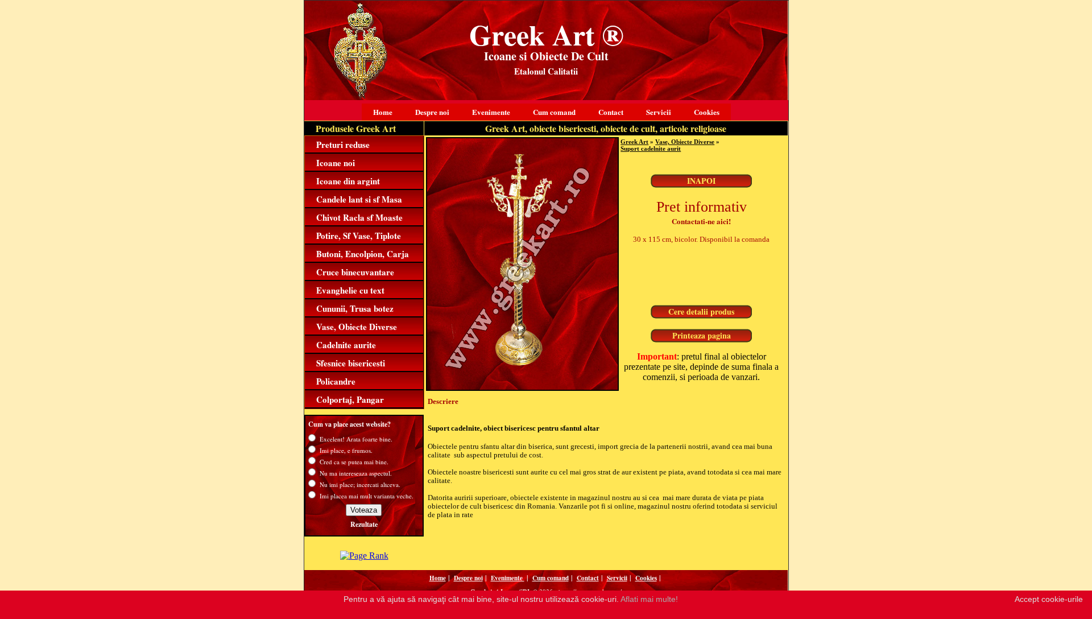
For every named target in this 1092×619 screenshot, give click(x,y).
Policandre (335, 381)
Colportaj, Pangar (350, 399)
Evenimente (491, 111)
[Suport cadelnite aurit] (522, 388)
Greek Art (634, 141)
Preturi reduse (343, 144)
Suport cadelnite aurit (651, 148)
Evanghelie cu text (350, 290)
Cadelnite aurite (346, 345)
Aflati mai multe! (649, 599)
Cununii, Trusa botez (355, 308)
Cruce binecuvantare (355, 272)
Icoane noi (335, 162)
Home (382, 111)
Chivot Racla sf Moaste (359, 217)
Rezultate (364, 524)
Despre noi (432, 111)
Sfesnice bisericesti (350, 363)
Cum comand (554, 111)
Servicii (658, 111)
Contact (610, 111)
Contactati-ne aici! (701, 221)
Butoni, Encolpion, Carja (362, 253)
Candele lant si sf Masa (359, 199)
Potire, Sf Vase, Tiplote (358, 235)
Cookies (706, 111)
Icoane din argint (348, 181)
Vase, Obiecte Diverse (356, 326)
